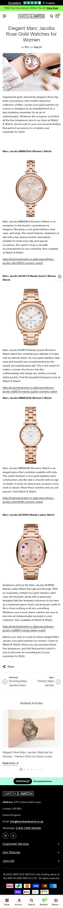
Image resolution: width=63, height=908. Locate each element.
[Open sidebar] (59, 276)
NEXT (51, 677)
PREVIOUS (13, 677)
